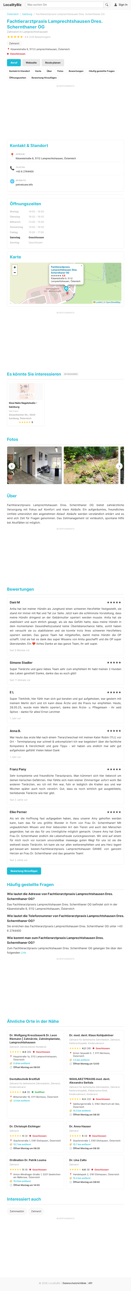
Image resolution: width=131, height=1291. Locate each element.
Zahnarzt (14, 43)
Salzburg (27, 14)
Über (49, 71)
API (90, 1283)
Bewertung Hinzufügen (44, 77)
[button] (67, 289)
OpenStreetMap (113, 302)
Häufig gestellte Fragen (102, 71)
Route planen (53, 62)
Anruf (14, 62)
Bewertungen (76, 71)
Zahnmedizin (17, 1211)
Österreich (13, 14)
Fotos (60, 71)
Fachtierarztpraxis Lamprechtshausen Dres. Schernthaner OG (64, 269)
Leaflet (98, 302)
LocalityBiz (12, 5)
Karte (38, 71)
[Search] (106, 5)
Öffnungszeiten (17, 77)
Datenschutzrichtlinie (74, 1283)
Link (23, 952)
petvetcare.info (24, 184)
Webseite (31, 62)
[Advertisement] (65, 111)
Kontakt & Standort (19, 71)
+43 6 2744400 (25, 171)
